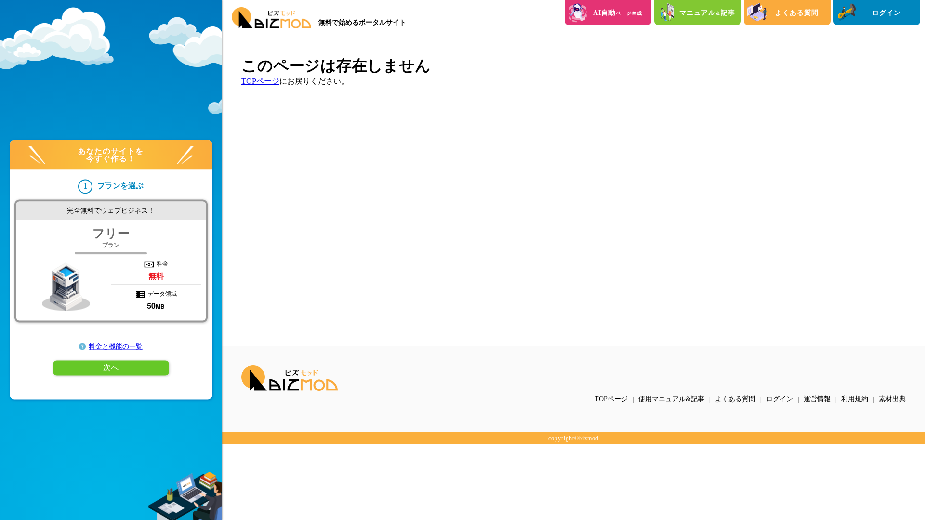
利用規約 (854, 399)
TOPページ (260, 81)
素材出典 (892, 399)
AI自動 (617, 12)
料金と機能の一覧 (116, 346)
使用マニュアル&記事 (671, 399)
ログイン (886, 12)
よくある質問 (797, 12)
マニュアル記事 (707, 12)
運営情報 (817, 399)
